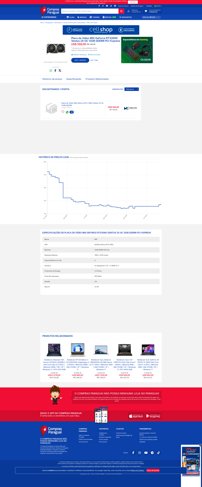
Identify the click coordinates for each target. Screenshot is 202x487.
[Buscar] (121, 11)
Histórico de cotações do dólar (148, 439)
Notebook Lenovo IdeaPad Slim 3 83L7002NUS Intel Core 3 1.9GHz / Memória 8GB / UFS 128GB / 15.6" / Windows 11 (101, 364)
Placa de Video (92, 22)
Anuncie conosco (121, 433)
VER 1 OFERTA (80, 60)
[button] (152, 11)
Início (42, 22)
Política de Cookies (137, 470)
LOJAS (71, 17)
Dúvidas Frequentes (105, 437)
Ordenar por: (117, 89)
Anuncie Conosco (123, 6)
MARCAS (83, 17)
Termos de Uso (83, 442)
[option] (55, 49)
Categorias (49, 22)
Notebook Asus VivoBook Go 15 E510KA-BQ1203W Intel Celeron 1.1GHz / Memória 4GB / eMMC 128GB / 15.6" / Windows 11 (77, 364)
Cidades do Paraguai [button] (137, 6)
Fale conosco (103, 442)
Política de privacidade (85, 439)
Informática (58, 22)
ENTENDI (133, 2)
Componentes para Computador (74, 22)
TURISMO (96, 17)
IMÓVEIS (110, 17)
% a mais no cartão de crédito (148, 437)
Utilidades (149, 6)
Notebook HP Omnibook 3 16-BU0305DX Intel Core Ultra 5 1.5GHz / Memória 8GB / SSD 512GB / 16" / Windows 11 (124, 364)
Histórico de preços (80, 54)
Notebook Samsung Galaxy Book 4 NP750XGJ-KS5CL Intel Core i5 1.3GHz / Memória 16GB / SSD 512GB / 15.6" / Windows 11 (54, 364)
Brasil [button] (159, 6)
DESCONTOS (127, 17)
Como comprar (103, 439)
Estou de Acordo (153, 470)
